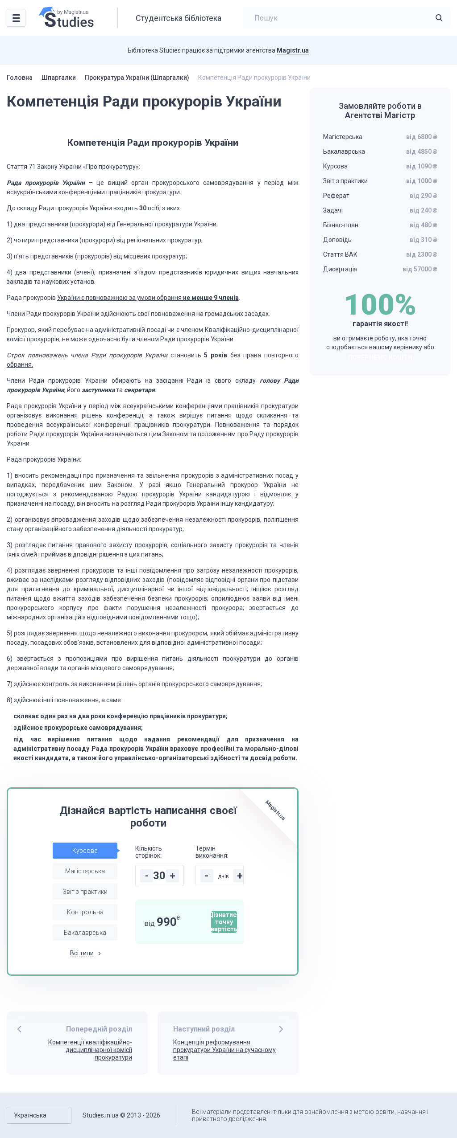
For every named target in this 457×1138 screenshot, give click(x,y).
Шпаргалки (59, 77)
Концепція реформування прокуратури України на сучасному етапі (224, 1050)
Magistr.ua (293, 50)
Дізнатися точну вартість (224, 922)
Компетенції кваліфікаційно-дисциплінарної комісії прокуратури (90, 1050)
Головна (20, 77)
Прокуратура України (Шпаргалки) (137, 77)
